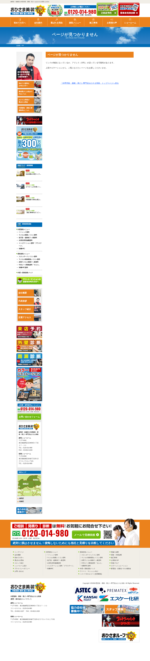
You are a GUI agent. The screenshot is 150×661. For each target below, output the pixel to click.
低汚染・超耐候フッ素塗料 (28, 237)
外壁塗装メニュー (52, 552)
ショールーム (130, 24)
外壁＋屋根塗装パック (25, 272)
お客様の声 (112, 24)
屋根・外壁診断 (116, 555)
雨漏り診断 (115, 552)
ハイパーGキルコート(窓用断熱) (91, 574)
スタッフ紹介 (24, 309)
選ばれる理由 (57, 24)
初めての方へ (20, 24)
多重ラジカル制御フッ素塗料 (29, 262)
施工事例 (93, 24)
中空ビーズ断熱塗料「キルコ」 (29, 265)
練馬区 (21, 498)
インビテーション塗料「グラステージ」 (30, 244)
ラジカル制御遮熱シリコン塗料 (29, 259)
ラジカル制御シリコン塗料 (28, 235)
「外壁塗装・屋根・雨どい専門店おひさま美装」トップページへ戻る (90, 83)
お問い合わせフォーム (29, 417)
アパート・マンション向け (89, 571)
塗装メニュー (75, 24)
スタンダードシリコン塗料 (28, 256)
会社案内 (38, 24)
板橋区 (21, 501)
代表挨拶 (22, 301)
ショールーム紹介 (21, 566)
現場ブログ (115, 563)
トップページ (19, 552)
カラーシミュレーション (119, 566)
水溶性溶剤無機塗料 (25, 240)
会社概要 (22, 293)
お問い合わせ (19, 571)
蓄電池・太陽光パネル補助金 (121, 568)
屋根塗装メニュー (86, 552)
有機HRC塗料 (23, 267)
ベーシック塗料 (24, 232)
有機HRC (22, 248)
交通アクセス (24, 317)
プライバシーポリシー (22, 568)
